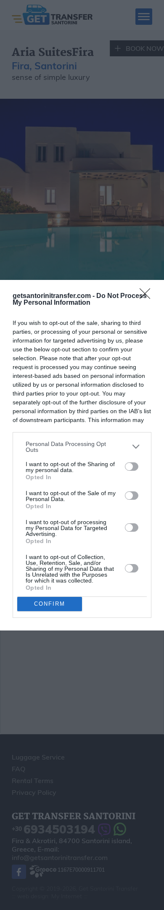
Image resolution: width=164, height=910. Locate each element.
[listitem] (82, 447)
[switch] (131, 466)
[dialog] (82, 455)
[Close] (148, 296)
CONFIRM (49, 604)
